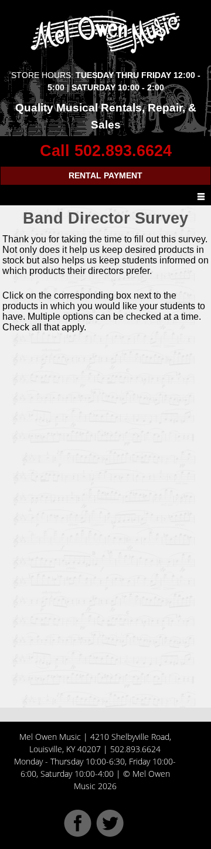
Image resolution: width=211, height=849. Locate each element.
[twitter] (110, 833)
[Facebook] (77, 833)
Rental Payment (105, 175)
